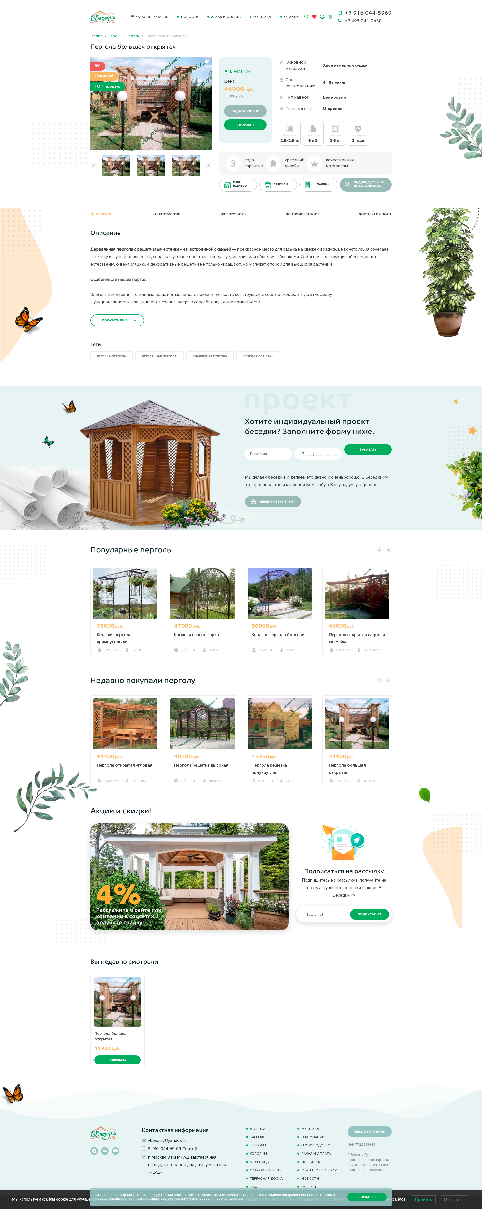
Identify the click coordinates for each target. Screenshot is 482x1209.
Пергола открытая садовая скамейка (357, 638)
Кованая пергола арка (196, 634)
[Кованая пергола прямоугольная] (125, 593)
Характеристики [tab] (166, 214)
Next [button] (208, 165)
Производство (315, 1145)
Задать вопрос (245, 111)
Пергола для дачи (258, 356)
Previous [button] (93, 165)
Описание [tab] (104, 214)
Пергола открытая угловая (124, 765)
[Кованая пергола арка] (202, 593)
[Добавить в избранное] (206, 61)
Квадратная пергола (210, 356)
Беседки (257, 1129)
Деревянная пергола (159, 356)
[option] (151, 104)
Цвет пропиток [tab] (233, 214)
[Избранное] (314, 17)
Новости (190, 17)
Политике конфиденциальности (291, 1195)
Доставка (310, 1162)
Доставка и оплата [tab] (375, 214)
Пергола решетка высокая (201, 765)
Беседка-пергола (111, 356)
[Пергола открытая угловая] (125, 723)
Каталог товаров (152, 17)
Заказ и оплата (226, 17)
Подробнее (118, 1059)
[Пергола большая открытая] (151, 103)
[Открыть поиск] (306, 17)
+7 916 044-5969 (368, 13)
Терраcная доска (266, 1178)
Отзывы (291, 17)
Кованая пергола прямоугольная (114, 638)
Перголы (258, 1145)
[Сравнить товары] (322, 16)
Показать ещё (114, 320)
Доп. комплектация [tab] (302, 214)
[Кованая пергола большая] (280, 593)
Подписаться (370, 914)
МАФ (253, 1187)
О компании (313, 1137)
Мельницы (259, 1162)
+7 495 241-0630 (363, 20)
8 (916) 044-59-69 (164, 1148)
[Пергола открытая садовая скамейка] (357, 593)
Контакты (262, 17)
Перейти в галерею (277, 501)
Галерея (308, 1187)
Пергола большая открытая (347, 769)
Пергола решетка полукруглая (269, 769)
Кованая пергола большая (279, 634)
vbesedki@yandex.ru (167, 1140)
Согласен (367, 1197)
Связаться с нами (369, 1131)
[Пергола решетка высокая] (202, 723)
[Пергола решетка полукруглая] (280, 723)
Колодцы (258, 1154)
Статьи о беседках (319, 1170)
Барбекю (258, 1137)
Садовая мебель (265, 1170)
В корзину (245, 125)
